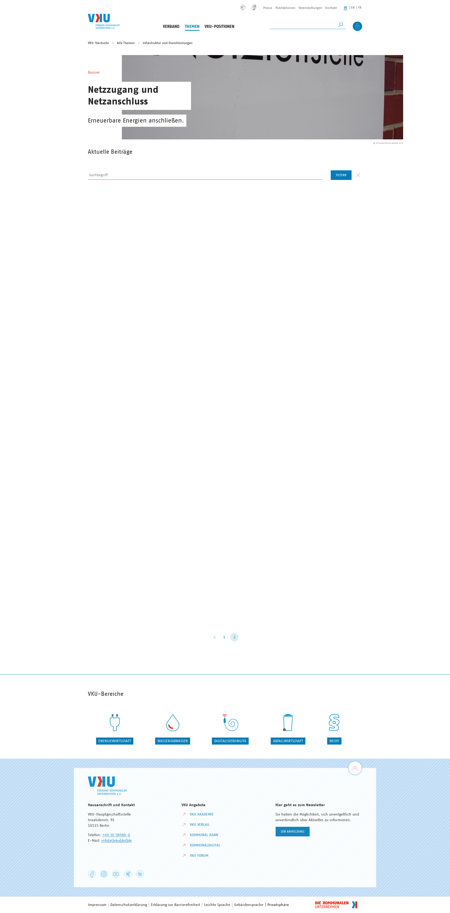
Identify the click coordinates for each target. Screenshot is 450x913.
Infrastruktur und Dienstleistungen (167, 43)
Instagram (104, 874)
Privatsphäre (278, 905)
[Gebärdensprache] (254, 7)
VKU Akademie (202, 814)
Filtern (341, 175)
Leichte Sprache (217, 905)
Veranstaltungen (310, 8)
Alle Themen (126, 43)
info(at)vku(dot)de (116, 840)
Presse (267, 8)
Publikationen (285, 8)
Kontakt (331, 8)
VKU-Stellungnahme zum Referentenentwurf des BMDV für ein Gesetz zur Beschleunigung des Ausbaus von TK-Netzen (153, 304)
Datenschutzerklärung (128, 905)
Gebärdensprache (248, 905)
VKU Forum (199, 855)
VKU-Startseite (98, 43)
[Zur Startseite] (104, 21)
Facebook (92, 874)
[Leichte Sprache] (243, 7)
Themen (192, 27)
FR (359, 7)
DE (345, 7)
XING (128, 874)
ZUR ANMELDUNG (292, 831)
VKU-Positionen (219, 27)
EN (353, 7)
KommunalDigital (205, 845)
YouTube (116, 874)
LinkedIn (140, 874)
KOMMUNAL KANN (204, 835)
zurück (214, 637)
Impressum (97, 905)
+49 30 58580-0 (116, 835)
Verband (171, 27)
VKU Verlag (199, 825)
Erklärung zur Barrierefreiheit (175, 905)
